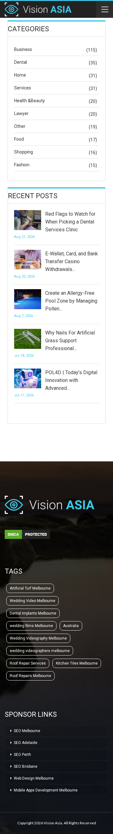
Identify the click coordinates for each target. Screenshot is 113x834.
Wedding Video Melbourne (32, 601)
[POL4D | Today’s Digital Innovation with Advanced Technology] (27, 379)
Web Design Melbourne (34, 778)
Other (19, 126)
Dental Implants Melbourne (33, 613)
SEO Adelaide (25, 743)
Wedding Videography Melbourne (38, 638)
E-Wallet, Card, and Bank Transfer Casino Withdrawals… (71, 261)
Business (23, 49)
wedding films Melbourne (31, 626)
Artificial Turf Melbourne (30, 588)
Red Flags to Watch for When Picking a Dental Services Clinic (70, 222)
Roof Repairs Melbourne (30, 676)
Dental (20, 62)
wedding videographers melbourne (40, 651)
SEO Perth (22, 754)
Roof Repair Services (28, 663)
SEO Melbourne (27, 731)
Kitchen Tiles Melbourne (77, 663)
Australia (71, 626)
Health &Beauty (29, 100)
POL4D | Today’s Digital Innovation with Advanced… (71, 380)
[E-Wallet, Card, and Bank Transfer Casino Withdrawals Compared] (27, 260)
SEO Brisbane (25, 766)
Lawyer (21, 113)
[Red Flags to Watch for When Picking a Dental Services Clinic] (27, 220)
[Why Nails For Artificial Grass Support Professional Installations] (27, 339)
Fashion (22, 164)
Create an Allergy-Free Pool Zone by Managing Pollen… (71, 301)
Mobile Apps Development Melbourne (46, 790)
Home (20, 75)
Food (19, 139)
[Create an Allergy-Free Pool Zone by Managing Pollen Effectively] (27, 299)
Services (22, 87)
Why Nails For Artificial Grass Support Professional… (70, 340)
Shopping (23, 151)
